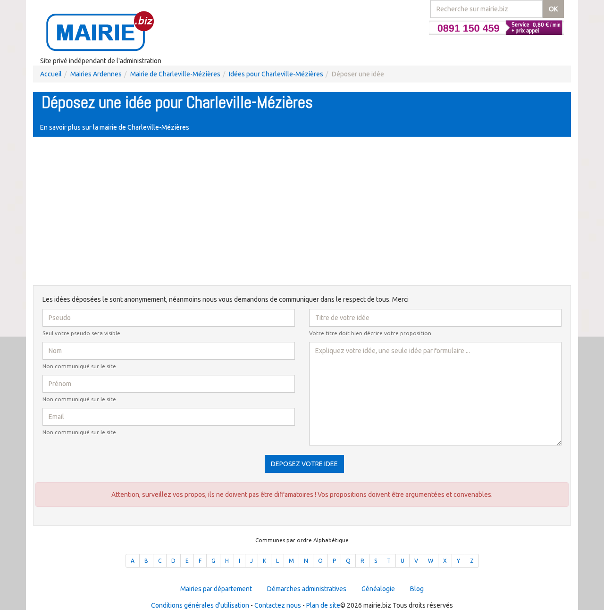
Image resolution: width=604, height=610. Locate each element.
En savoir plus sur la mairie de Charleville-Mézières (114, 127)
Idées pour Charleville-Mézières (276, 74)
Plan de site (323, 605)
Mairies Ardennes (96, 74)
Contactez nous (277, 605)
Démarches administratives (306, 589)
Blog (417, 589)
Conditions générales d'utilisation (200, 605)
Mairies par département (216, 589)
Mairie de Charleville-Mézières (175, 74)
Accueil (51, 74)
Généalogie (378, 589)
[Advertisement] (302, 212)
